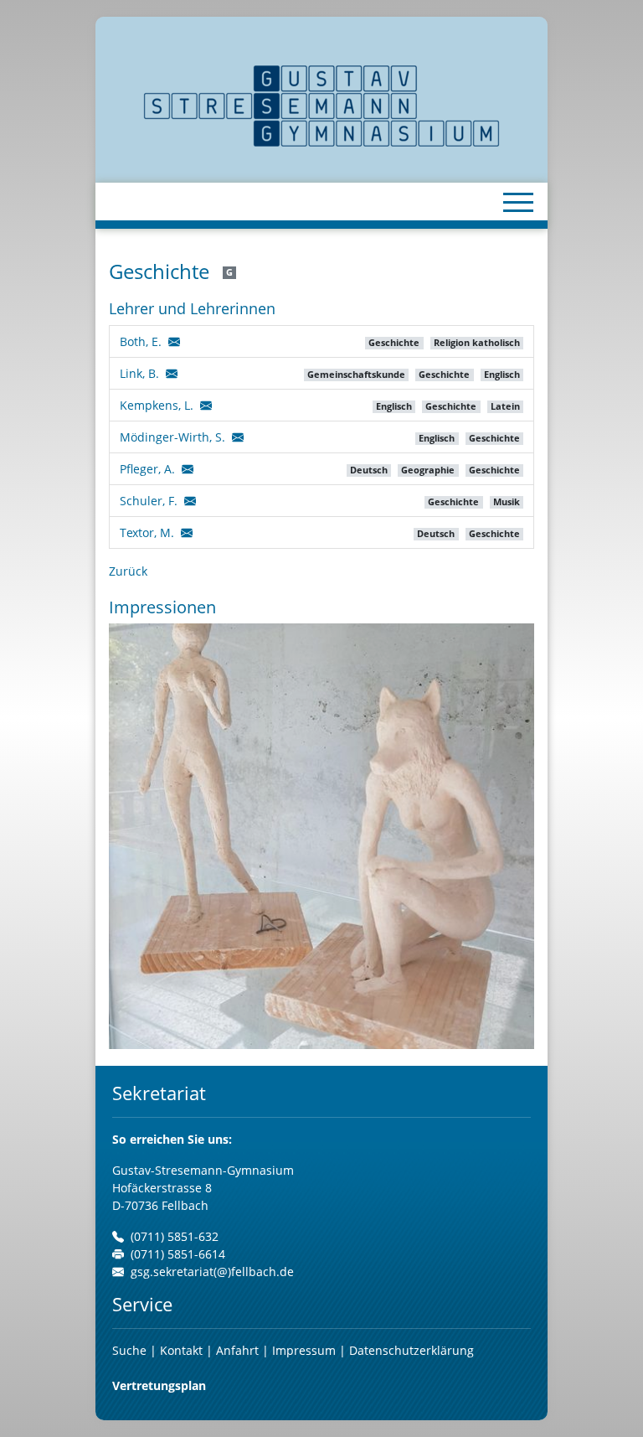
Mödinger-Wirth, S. (172, 437)
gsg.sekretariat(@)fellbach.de (212, 1271)
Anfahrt (239, 1350)
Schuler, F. (148, 501)
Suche (129, 1350)
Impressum (304, 1350)
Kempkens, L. (156, 405)
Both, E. (141, 341)
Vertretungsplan (159, 1385)
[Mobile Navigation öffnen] (518, 202)
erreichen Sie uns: (172, 1139)
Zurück (128, 571)
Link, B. (139, 373)
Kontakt (183, 1350)
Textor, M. (147, 532)
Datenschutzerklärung (411, 1350)
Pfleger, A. (147, 469)
